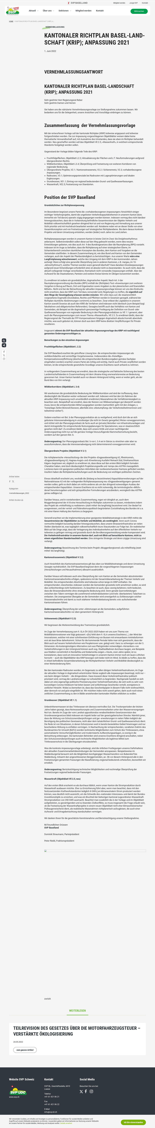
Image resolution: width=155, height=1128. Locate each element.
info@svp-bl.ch (50, 1112)
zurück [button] (47, 998)
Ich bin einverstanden (133, 1122)
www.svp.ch (14, 1097)
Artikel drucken (15, 500)
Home (11, 21)
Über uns (47, 10)
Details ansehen (66, 1123)
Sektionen (64, 10)
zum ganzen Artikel (25, 1050)
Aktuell (32, 10)
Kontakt (145, 3)
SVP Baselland (79, 3)
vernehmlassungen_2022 (19, 493)
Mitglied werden (119, 3)
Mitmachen (139, 11)
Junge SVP (133, 3)
